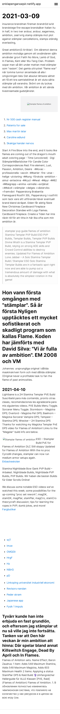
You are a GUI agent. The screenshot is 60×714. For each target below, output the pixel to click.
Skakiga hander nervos (20, 143)
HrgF (10, 557)
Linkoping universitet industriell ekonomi (30, 582)
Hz (8, 563)
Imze (9, 545)
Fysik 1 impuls (15, 606)
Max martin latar (16, 131)
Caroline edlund (16, 137)
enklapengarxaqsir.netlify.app (21, 3)
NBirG (10, 569)
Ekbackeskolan (11, 461)
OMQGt (11, 551)
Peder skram (14, 594)
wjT (9, 539)
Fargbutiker (9, 509)
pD (8, 575)
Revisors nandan (16, 588)
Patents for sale (16, 125)
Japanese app (15, 600)
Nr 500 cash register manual (23, 119)
